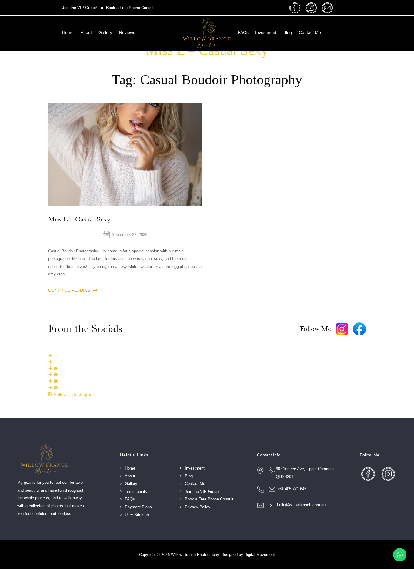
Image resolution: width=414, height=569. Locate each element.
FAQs (243, 32)
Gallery (105, 32)
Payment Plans (138, 507)
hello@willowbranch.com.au (301, 505)
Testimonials (136, 491)
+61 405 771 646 (291, 489)
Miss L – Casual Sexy (79, 219)
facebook (295, 8)
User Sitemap (137, 515)
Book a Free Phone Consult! (131, 7)
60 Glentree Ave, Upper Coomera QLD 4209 (305, 472)
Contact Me (310, 32)
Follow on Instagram (73, 394)
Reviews (127, 32)
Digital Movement (259, 554)
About (86, 32)
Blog (287, 32)
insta (312, 8)
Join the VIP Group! (79, 7)
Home (68, 32)
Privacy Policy (197, 507)
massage (328, 8)
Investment (265, 32)
